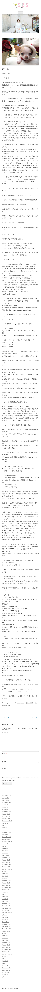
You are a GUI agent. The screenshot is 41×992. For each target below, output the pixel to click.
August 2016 (5, 871)
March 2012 (5, 965)
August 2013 (5, 933)
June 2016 (5, 873)
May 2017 (5, 851)
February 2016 (6, 880)
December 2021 (6, 795)
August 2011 (5, 975)
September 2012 (7, 954)
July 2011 (4, 977)
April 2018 (5, 830)
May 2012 (5, 963)
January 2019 (6, 814)
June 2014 (5, 917)
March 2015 (5, 901)
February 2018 (6, 832)
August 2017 (5, 844)
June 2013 (5, 935)
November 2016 (6, 864)
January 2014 (6, 926)
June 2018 (5, 828)
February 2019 (6, 811)
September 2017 (7, 841)
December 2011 (6, 970)
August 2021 (5, 798)
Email (4, 761)
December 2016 (6, 862)
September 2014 (7, 913)
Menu (20, 13)
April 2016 (5, 878)
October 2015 (6, 890)
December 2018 (6, 816)
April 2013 (5, 938)
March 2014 (5, 922)
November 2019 (6, 802)
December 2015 (6, 885)
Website (4, 769)
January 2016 (6, 883)
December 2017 (6, 834)
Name (4, 754)
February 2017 (6, 857)
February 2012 (6, 968)
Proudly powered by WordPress (11, 988)
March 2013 (5, 940)
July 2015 (4, 894)
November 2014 (6, 908)
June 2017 (5, 848)
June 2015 (5, 896)
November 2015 (6, 887)
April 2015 (5, 899)
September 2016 (7, 869)
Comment (6, 732)
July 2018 (4, 825)
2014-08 (35, 717)
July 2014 (4, 915)
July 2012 (4, 958)
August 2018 (5, 823)
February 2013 (6, 942)
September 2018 (7, 821)
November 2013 (6, 929)
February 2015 (6, 903)
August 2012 (5, 956)
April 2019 (5, 809)
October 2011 (6, 972)
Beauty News (20, 703)
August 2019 (5, 805)
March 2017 (5, 855)
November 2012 (6, 949)
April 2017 (5, 853)
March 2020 (5, 800)
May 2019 (5, 807)
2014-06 (5, 717)
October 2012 (6, 952)
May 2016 (5, 876)
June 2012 (5, 961)
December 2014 (6, 906)
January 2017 (6, 860)
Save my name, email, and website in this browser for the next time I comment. (20, 779)
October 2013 (6, 931)
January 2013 (6, 945)
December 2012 (6, 947)
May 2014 (5, 919)
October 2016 (6, 867)
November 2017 (6, 837)
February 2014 (6, 924)
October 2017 (6, 839)
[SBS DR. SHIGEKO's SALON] (20, 5)
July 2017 (4, 846)
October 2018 (6, 818)
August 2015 (5, 892)
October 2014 (6, 910)
